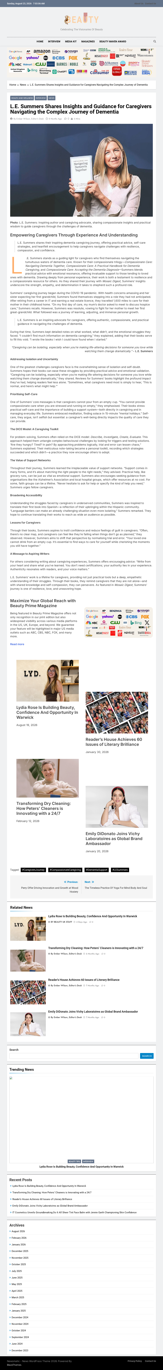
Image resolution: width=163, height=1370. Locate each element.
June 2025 (17, 1277)
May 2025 (17, 1284)
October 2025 (19, 1264)
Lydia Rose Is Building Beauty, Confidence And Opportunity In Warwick (92, 916)
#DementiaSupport (96, 869)
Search (13, 1049)
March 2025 (18, 1297)
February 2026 (19, 1237)
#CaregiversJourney (33, 869)
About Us (138, 3)
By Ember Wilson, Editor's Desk (29, 118)
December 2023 (20, 1350)
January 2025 (19, 1310)
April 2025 (17, 1290)
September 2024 (20, 1337)
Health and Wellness (22, 98)
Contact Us (150, 3)
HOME (40, 41)
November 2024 (20, 1324)
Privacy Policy (135, 1361)
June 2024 (17, 1343)
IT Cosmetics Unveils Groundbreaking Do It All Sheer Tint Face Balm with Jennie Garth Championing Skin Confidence (74, 1212)
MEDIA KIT (71, 41)
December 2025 (20, 1251)
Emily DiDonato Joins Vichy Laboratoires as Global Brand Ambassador (93, 1011)
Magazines (88, 41)
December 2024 (20, 1317)
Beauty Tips (74, 1161)
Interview (54, 41)
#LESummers (120, 869)
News (51, 98)
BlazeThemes (14, 1364)
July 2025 (17, 1271)
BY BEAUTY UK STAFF (61, 921)
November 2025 (20, 1257)
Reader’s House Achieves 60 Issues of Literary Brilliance (84, 979)
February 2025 (19, 1304)
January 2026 (19, 1244)
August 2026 (18, 1231)
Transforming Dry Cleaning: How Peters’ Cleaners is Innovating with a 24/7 (95, 948)
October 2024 (19, 1330)
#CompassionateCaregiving (65, 869)
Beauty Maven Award (112, 41)
